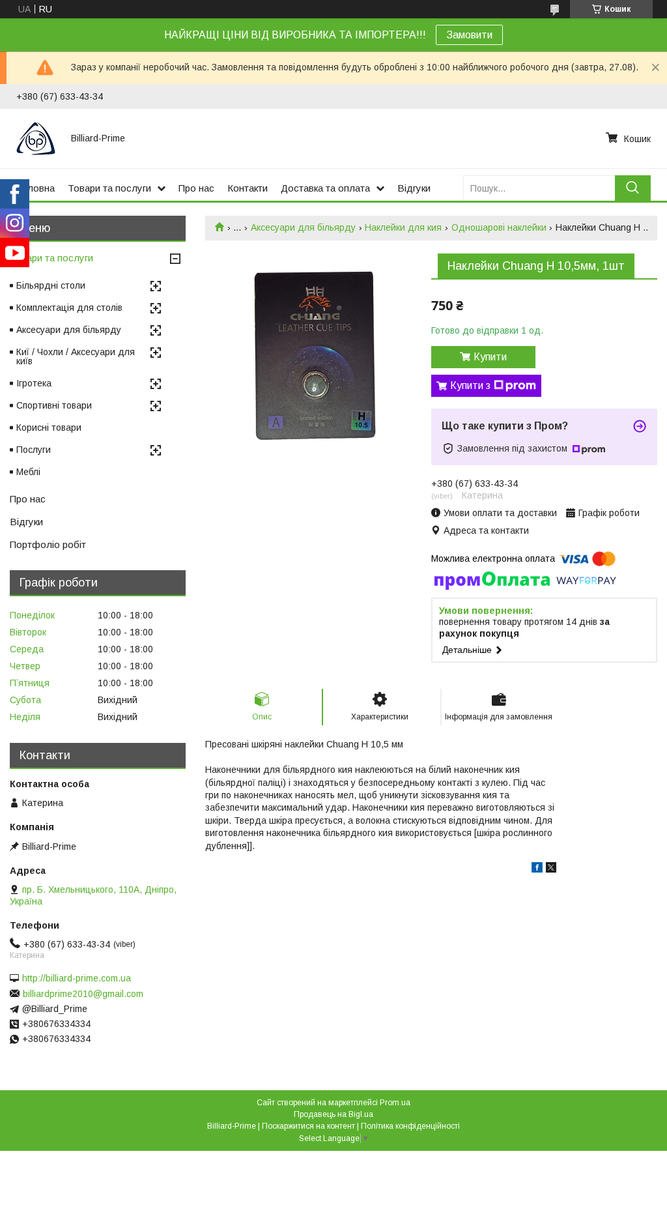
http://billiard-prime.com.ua (76, 978)
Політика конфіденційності (410, 1126)
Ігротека (33, 383)
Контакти (247, 188)
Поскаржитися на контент (308, 1126)
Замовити (469, 34)
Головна (35, 188)
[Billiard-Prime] (35, 138)
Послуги (33, 449)
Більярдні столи (50, 285)
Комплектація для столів (69, 307)
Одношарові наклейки (498, 227)
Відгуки (414, 188)
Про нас (196, 188)
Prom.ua (395, 1102)
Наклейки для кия (403, 227)
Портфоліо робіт (48, 544)
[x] (551, 869)
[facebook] (537, 869)
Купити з (470, 385)
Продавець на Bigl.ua (333, 1114)
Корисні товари (48, 427)
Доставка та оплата (325, 188)
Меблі (28, 472)
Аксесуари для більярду (303, 227)
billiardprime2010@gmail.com (83, 994)
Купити (490, 356)
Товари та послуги (109, 188)
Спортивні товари (54, 405)
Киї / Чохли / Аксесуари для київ (75, 356)
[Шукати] (633, 188)
